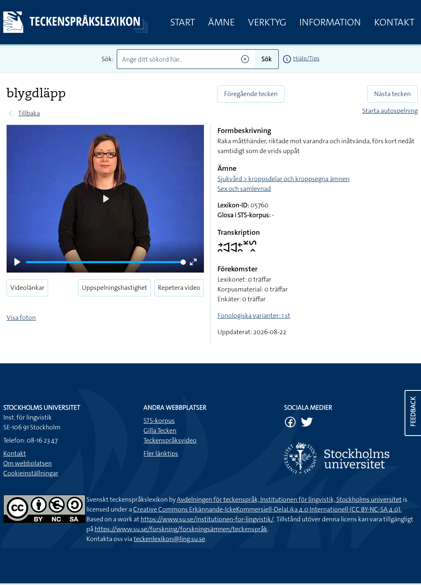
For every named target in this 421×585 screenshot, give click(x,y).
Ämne (221, 22)
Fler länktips (160, 453)
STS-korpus (159, 420)
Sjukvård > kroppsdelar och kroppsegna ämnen (283, 178)
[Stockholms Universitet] (351, 458)
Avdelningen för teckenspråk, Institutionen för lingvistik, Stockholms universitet (289, 499)
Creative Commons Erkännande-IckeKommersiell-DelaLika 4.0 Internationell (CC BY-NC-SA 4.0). (267, 509)
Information (330, 22)
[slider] (106, 262)
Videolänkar (27, 287)
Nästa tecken (392, 93)
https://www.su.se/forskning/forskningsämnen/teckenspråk (181, 529)
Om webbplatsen (27, 463)
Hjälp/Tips (306, 58)
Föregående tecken (251, 93)
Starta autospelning (390, 110)
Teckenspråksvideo (170, 440)
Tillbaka (29, 113)
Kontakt (394, 22)
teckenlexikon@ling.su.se (169, 539)
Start (182, 22)
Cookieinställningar (30, 473)
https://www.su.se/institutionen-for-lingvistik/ (207, 519)
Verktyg (267, 22)
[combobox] (186, 59)
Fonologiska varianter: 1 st (253, 315)
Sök (266, 59)
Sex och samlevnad (244, 188)
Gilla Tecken (159, 430)
